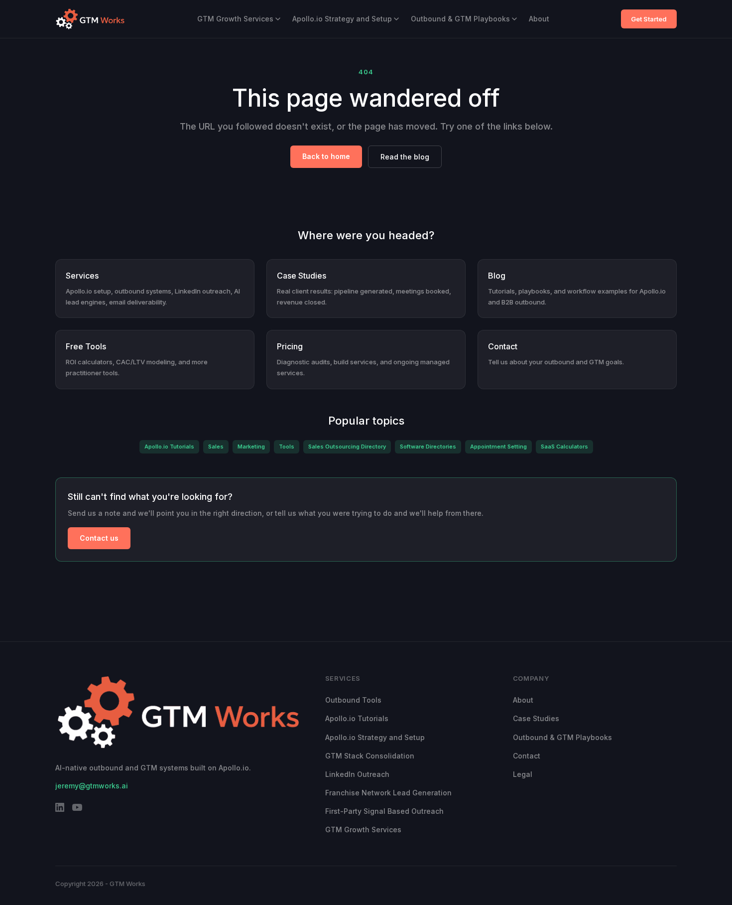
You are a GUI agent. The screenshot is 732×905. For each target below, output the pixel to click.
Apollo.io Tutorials (169, 446)
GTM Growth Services (235, 18)
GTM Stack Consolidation (369, 756)
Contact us (99, 538)
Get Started (649, 19)
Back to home (326, 156)
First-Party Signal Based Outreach (384, 811)
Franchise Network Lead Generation (388, 792)
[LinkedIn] (59, 809)
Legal (522, 774)
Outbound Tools (353, 700)
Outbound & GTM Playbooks (460, 18)
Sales (216, 446)
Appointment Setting (498, 446)
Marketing (251, 446)
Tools (286, 446)
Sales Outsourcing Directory (347, 446)
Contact (526, 756)
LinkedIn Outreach (357, 774)
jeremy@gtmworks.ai (91, 785)
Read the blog (404, 156)
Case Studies (536, 718)
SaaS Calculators (564, 446)
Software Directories (428, 446)
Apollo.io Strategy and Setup (342, 18)
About (539, 18)
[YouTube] (77, 809)
